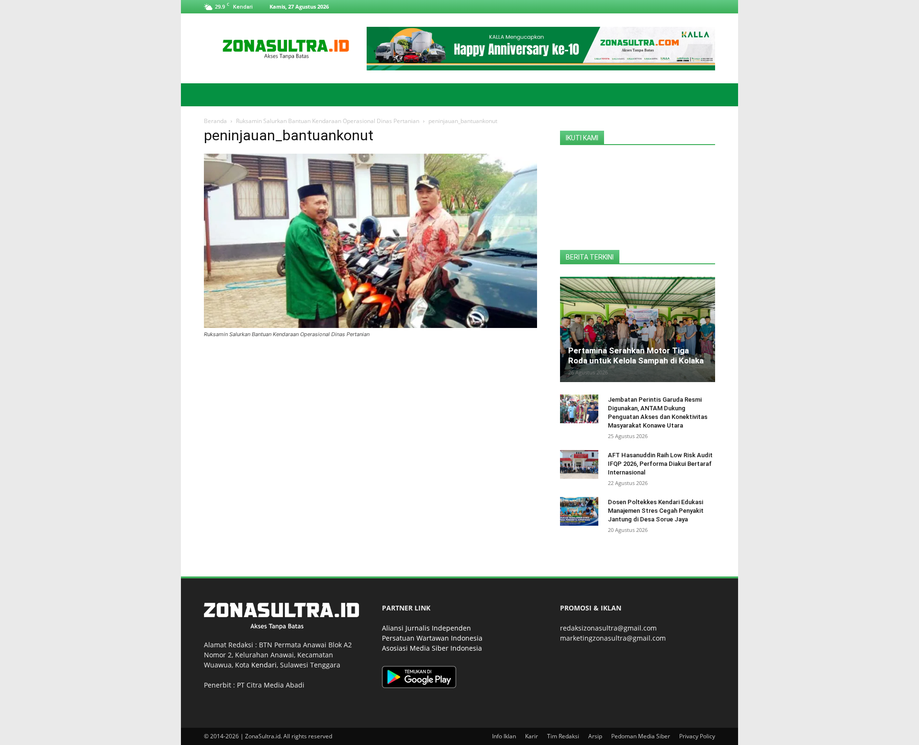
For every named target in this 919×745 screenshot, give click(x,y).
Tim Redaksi (563, 736)
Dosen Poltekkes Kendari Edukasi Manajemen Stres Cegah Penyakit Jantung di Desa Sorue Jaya (656, 510)
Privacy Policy (697, 736)
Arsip (595, 736)
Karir (531, 736)
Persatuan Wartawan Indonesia (432, 638)
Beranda (215, 121)
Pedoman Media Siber (640, 736)
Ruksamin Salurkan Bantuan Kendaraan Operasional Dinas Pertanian (327, 121)
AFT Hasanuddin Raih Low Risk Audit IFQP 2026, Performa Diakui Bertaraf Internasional (660, 464)
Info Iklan (504, 736)
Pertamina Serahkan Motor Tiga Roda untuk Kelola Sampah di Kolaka (636, 355)
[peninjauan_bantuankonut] (370, 325)
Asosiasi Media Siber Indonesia (432, 648)
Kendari (264, 664)
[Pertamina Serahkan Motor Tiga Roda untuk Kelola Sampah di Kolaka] (637, 329)
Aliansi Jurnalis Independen (426, 627)
